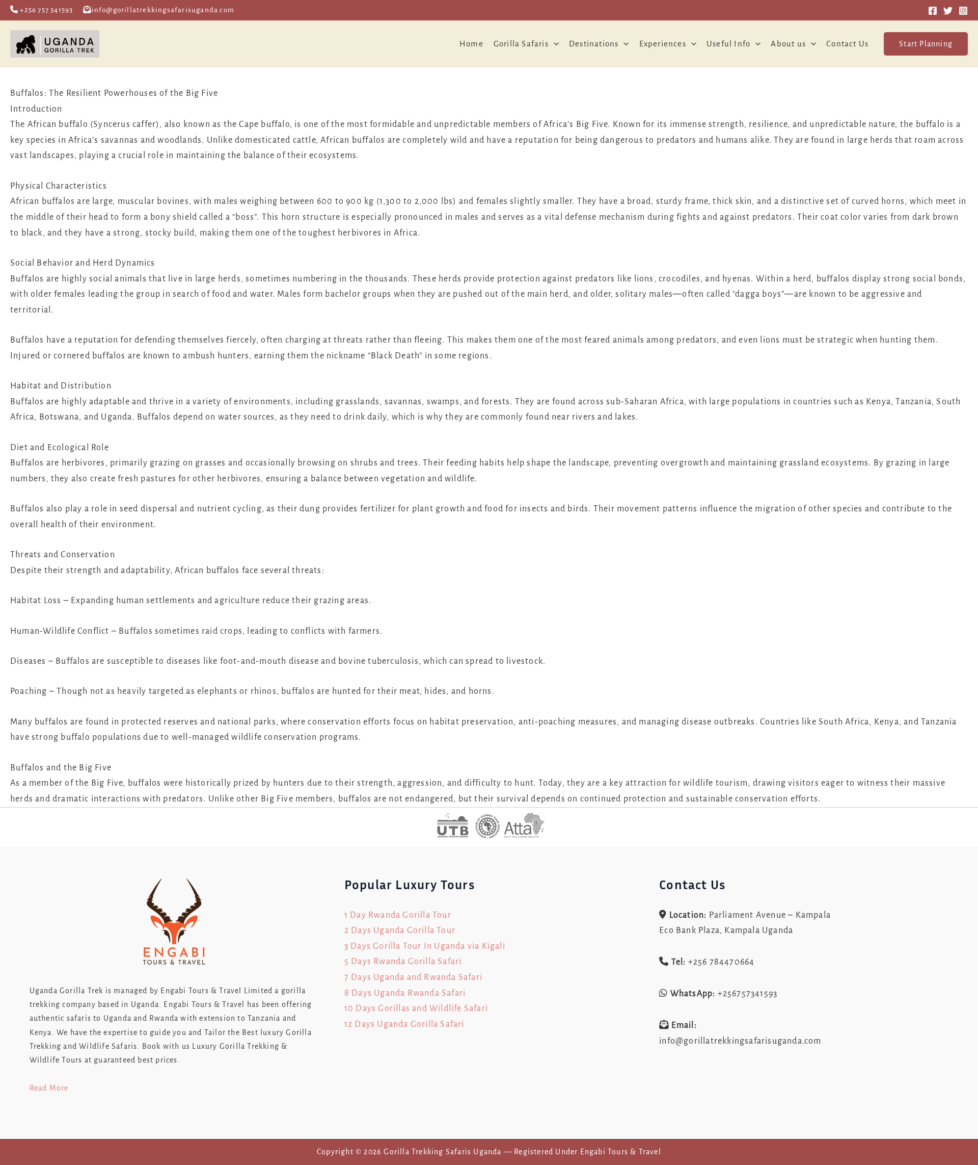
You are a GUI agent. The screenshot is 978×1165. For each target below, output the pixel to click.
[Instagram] (963, 10)
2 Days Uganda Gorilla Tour (399, 930)
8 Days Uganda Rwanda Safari (405, 993)
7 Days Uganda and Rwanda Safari (413, 977)
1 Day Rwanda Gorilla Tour (397, 915)
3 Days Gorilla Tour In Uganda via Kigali (424, 946)
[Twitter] (948, 10)
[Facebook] (932, 10)
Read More (49, 1088)
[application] (554, 44)
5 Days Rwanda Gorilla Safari (403, 961)
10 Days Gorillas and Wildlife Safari (416, 1008)
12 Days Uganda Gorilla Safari (404, 1024)
